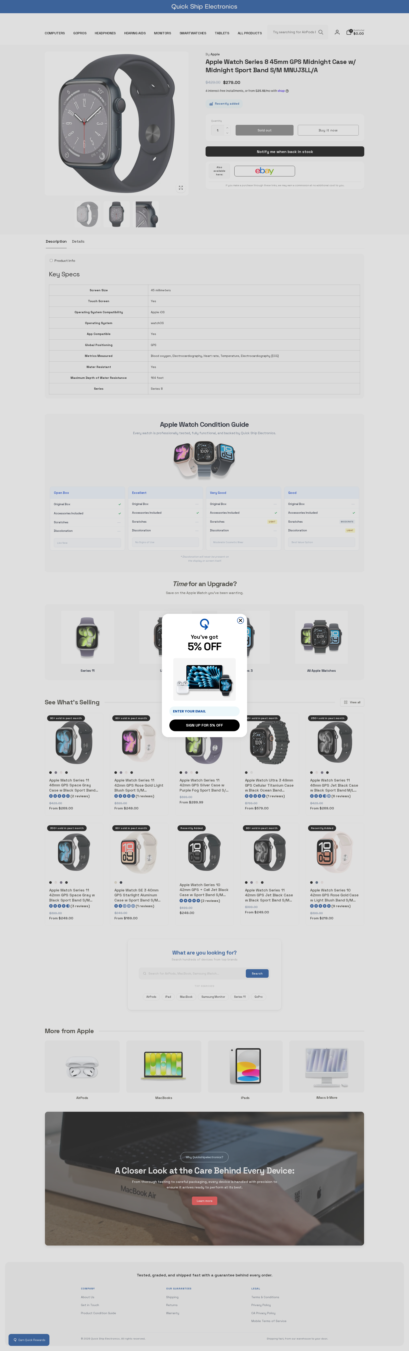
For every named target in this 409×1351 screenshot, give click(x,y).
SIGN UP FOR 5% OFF (204, 725)
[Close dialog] (240, 620)
